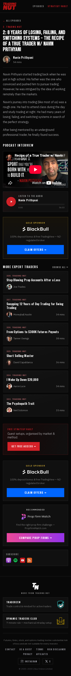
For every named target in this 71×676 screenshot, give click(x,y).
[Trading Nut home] (9, 6)
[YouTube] (22, 560)
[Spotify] (15, 560)
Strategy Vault (58, 6)
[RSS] (29, 560)
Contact (10, 649)
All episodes (12, 20)
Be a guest (25, 649)
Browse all (59, 267)
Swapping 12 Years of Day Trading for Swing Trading (35, 306)
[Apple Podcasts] (8, 560)
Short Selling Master (20, 356)
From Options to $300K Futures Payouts (33, 332)
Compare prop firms (34, 538)
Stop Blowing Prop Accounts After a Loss (33, 280)
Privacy (27, 654)
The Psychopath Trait (21, 403)
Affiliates (42, 654)
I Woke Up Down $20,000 (22, 379)
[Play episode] (11, 201)
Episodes (38, 6)
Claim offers (34, 249)
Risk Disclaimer (56, 649)
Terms (39, 649)
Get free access (22, 446)
